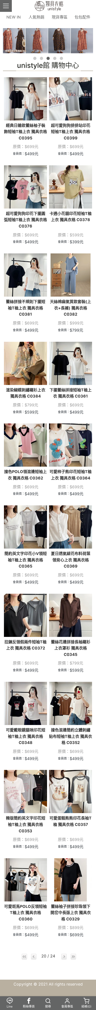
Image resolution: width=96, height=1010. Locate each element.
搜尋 (48, 1006)
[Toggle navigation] (6, 6)
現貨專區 (59, 17)
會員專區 (67, 1006)
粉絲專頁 (29, 1006)
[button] (35, 58)
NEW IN (13, 17)
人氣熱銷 (36, 17)
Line (10, 1006)
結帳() (86, 1006)
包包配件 (82, 17)
